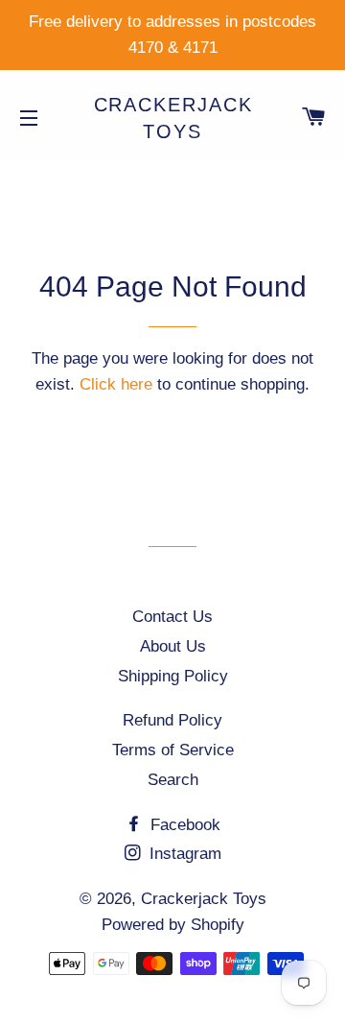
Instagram (183, 854)
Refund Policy (172, 720)
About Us (173, 646)
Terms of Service (173, 750)
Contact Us (172, 616)
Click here (116, 384)
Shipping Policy (173, 676)
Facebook (183, 825)
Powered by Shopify (173, 925)
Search (173, 780)
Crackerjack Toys (173, 118)
